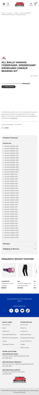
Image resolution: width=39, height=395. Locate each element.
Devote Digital (20, 392)
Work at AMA (24, 347)
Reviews (6, 244)
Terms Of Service (25, 341)
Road (4, 328)
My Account (24, 325)
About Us (23, 328)
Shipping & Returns (11, 249)
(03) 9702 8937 (7, 374)
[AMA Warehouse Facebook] (11, 311)
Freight (22, 344)
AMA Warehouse (11, 390)
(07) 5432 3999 (7, 366)
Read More (14, 118)
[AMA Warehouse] (19, 4)
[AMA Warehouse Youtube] (22, 311)
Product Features (10, 138)
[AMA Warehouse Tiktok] (28, 311)
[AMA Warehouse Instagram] (17, 311)
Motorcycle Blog (25, 334)
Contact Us (23, 331)
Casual (4, 341)
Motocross (5, 331)
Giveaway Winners (8, 344)
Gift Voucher (6, 325)
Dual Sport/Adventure (9, 334)
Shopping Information (27, 338)
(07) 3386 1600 (7, 358)
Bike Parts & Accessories (10, 338)
